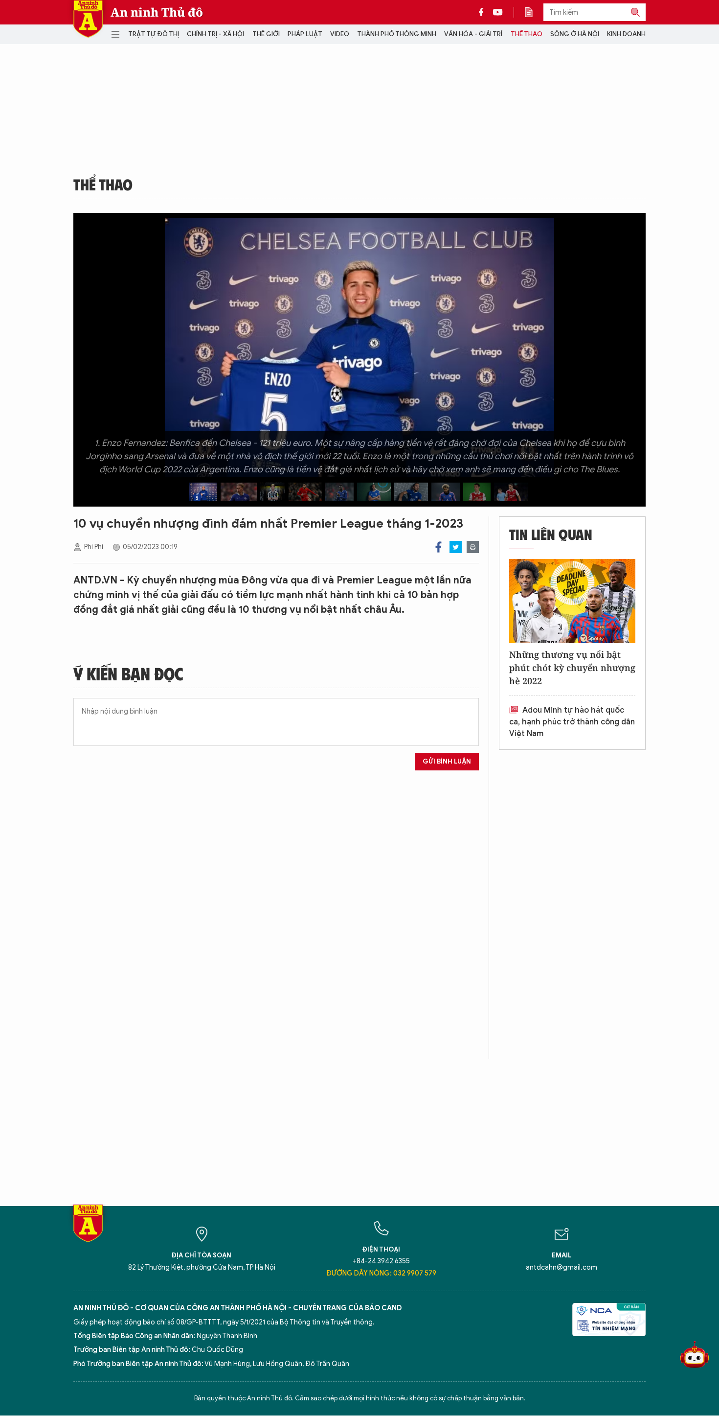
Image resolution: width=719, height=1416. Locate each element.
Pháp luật (305, 34)
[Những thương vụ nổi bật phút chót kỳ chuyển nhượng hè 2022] (572, 601)
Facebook (438, 547)
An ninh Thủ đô (157, 12)
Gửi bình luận (447, 761)
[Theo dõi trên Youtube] (498, 12)
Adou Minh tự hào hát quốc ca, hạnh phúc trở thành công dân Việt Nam (572, 722)
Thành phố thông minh (396, 34)
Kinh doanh (626, 34)
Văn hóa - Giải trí (473, 34)
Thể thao (526, 34)
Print (473, 547)
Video (339, 34)
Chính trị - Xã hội (215, 34)
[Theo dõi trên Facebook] (483, 12)
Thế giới (266, 34)
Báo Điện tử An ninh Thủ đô (88, 19)
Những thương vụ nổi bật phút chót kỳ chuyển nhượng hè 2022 (572, 668)
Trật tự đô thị (153, 34)
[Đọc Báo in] (533, 12)
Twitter (455, 547)
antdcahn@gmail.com (561, 1267)
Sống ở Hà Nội (574, 34)
